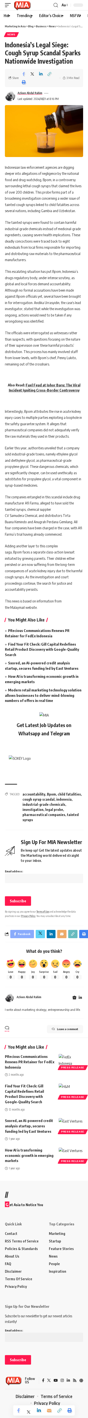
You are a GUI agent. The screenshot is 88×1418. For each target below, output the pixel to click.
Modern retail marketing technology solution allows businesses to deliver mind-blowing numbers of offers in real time (43, 695)
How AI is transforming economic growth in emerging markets (29, 1155)
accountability (33, 794)
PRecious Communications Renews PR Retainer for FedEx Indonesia (29, 1061)
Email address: (14, 871)
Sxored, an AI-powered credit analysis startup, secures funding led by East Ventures (29, 1125)
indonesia (64, 799)
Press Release (72, 1067)
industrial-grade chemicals (43, 804)
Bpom (51, 794)
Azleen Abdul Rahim (30, 93)
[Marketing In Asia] (22, 5)
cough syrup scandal (38, 799)
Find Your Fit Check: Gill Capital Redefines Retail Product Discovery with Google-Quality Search (42, 649)
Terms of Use (42, 911)
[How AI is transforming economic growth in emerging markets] (71, 1155)
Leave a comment (67, 1029)
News (11, 34)
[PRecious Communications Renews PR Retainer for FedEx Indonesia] (71, 1061)
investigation (33, 809)
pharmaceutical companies (43, 815)
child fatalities (69, 794)
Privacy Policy (28, 915)
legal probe (54, 809)
